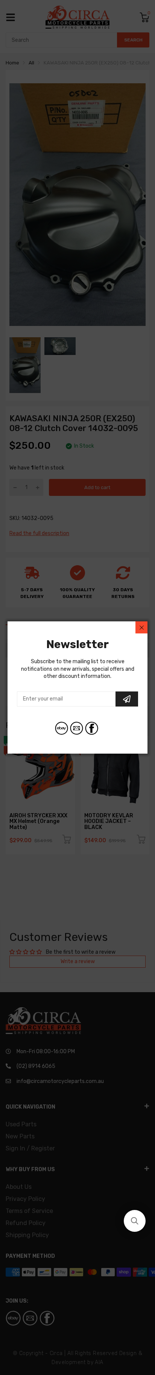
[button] (135, 1221)
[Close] (141, 627)
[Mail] (76, 728)
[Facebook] (91, 728)
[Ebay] (61, 728)
